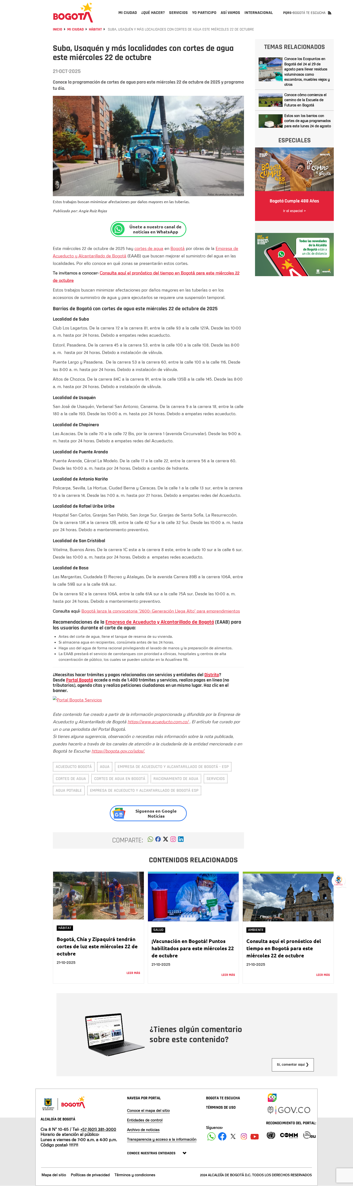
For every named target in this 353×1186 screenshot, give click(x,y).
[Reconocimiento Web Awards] (309, 1135)
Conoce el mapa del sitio (148, 1110)
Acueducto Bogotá (74, 766)
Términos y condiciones (135, 1174)
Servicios (216, 778)
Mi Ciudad (75, 29)
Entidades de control (145, 1120)
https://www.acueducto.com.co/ (158, 721)
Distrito (211, 675)
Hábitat (95, 29)
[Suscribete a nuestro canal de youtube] (254, 1136)
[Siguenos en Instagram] (244, 1136)
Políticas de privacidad (90, 1174)
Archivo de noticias (143, 1129)
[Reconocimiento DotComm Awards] (288, 1135)
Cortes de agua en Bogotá (119, 778)
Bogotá (177, 248)
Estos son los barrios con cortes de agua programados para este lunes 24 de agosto (307, 120)
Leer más (133, 973)
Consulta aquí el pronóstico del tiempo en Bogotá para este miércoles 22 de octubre (283, 948)
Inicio (57, 29)
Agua (105, 766)
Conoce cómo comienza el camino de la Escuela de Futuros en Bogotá (305, 99)
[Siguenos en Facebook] (211, 1136)
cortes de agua (148, 248)
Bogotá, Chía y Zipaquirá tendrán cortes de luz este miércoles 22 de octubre (97, 946)
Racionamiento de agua (175, 778)
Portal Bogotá (79, 680)
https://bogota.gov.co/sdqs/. (118, 751)
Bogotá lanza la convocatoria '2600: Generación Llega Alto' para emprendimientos (160, 611)
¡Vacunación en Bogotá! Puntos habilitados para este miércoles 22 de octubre (193, 948)
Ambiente (256, 930)
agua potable (69, 790)
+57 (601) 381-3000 (98, 1129)
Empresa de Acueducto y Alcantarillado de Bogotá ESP (144, 790)
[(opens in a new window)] (173, 840)
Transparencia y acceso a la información (161, 1139)
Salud (158, 930)
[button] (150, 840)
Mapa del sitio (54, 1174)
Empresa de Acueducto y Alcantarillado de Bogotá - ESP (173, 766)
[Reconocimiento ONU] (271, 1135)
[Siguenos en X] (233, 1136)
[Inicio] (73, 12)
